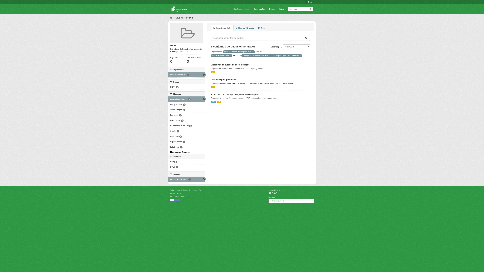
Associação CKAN (177, 196)
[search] (306, 38)
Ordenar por (276, 46)
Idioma (271, 197)
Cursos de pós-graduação (223, 79)
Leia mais (184, 51)
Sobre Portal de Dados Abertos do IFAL (186, 190)
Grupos (272, 9)
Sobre (281, 9)
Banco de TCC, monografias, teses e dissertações (235, 94)
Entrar (310, 2)
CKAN (272, 193)
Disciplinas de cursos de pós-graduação (230, 64)
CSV (213, 72)
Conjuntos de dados (242, 9)
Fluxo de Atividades (246, 28)
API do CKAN (175, 193)
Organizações (259, 9)
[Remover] (253, 52)
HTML (213, 102)
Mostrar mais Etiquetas (180, 152)
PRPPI (189, 17)
